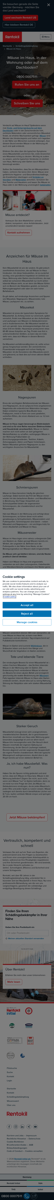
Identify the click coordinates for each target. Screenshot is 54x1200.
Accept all (27, 605)
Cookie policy (9, 596)
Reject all (27, 613)
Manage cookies (27, 622)
